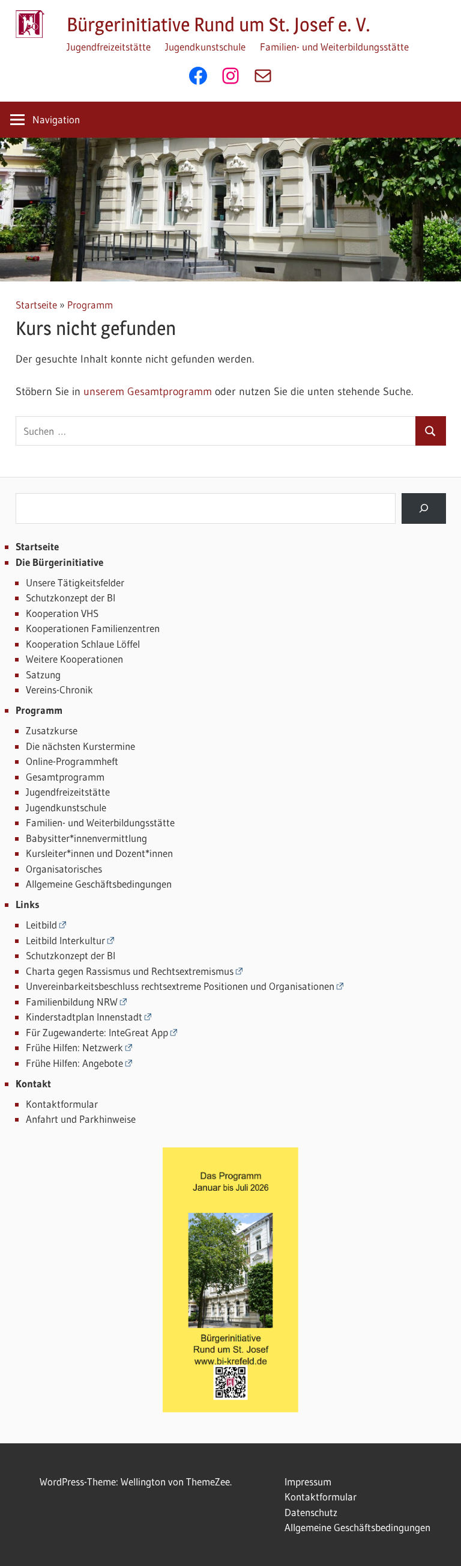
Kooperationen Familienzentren (93, 628)
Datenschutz (311, 1512)
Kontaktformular (62, 1104)
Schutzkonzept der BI (70, 597)
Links (28, 904)
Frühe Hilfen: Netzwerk (74, 1047)
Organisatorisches (64, 868)
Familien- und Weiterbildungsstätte (334, 46)
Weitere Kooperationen (74, 658)
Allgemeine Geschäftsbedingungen (99, 883)
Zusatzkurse (51, 730)
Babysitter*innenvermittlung (86, 838)
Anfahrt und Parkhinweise (81, 1119)
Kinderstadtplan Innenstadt (84, 1016)
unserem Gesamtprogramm (147, 391)
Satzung (43, 674)
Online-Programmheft (72, 761)
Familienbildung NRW (72, 1001)
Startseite (36, 304)
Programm (90, 304)
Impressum (308, 1481)
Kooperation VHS (62, 613)
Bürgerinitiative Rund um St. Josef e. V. (218, 24)
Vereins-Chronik (59, 689)
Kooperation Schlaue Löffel (83, 643)
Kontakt (33, 1083)
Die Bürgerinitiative (59, 562)
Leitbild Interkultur (65, 940)
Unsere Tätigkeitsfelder (75, 582)
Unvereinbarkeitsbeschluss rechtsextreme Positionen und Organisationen (180, 986)
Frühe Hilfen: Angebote (74, 1063)
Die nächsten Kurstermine (80, 746)
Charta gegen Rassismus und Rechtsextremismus (130, 971)
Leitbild (41, 924)
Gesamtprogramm (65, 776)
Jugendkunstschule (205, 46)
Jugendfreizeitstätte (109, 46)
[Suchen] (423, 508)
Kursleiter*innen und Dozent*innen (99, 853)
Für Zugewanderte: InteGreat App (97, 1032)
